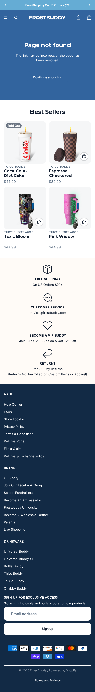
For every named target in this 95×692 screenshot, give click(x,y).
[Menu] (5, 17)
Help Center (13, 404)
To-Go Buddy (14, 581)
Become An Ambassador (22, 500)
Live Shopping (14, 529)
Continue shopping (47, 77)
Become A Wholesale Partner (26, 515)
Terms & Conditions (18, 434)
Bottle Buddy (13, 566)
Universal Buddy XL (19, 558)
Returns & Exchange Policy (24, 456)
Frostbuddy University (20, 507)
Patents (9, 522)
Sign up (47, 629)
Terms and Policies (48, 680)
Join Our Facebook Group (23, 485)
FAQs (8, 412)
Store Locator (14, 419)
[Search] (16, 17)
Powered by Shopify (62, 670)
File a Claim (12, 448)
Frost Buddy (38, 670)
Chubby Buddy (15, 588)
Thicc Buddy (13, 573)
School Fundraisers (18, 492)
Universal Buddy (16, 551)
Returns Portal (14, 441)
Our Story (11, 478)
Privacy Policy (14, 426)
